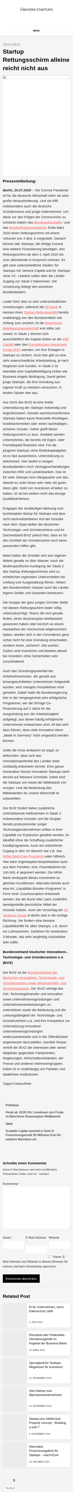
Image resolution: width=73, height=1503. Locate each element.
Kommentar (11, 1183)
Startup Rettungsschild (41, 312)
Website (54, 1237)
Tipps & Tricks (11, 44)
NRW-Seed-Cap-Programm (23, 856)
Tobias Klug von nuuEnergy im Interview (44, 1413)
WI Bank (51, 307)
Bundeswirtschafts (47, 222)
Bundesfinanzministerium (28, 228)
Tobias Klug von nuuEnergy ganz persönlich (44, 1383)
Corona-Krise (22, 1083)
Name (8, 1237)
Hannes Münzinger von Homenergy (43, 1450)
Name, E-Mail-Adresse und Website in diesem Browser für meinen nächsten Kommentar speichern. (35, 1261)
